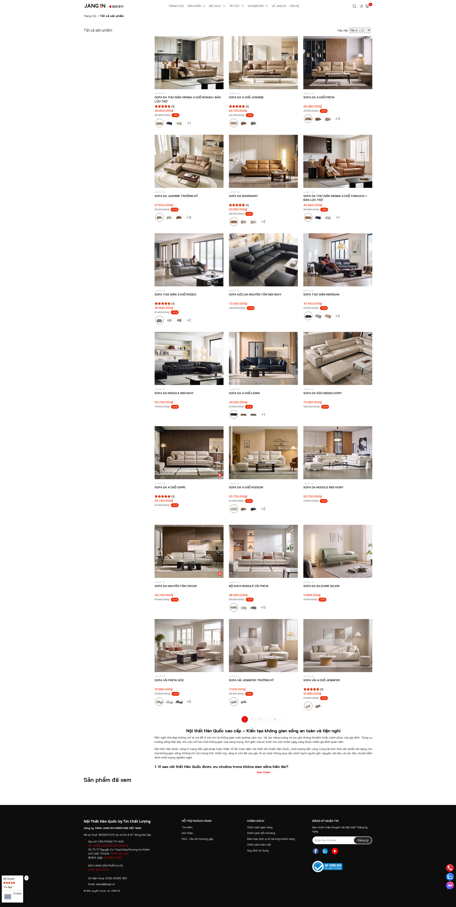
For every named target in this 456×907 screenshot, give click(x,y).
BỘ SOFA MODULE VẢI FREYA (249, 586)
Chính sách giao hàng (260, 827)
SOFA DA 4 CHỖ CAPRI (170, 487)
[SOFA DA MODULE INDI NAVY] (189, 358)
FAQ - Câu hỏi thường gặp (197, 839)
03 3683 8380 (112, 857)
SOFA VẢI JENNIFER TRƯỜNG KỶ (251, 680)
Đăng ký (362, 840)
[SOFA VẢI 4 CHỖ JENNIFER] (337, 645)
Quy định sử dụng (258, 850)
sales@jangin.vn (105, 884)
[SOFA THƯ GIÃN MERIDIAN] (337, 259)
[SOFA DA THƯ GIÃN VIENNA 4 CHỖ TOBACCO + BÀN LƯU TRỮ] (337, 161)
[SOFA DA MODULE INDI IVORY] (337, 452)
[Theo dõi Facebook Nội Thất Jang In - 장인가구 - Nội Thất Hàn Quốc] (315, 851)
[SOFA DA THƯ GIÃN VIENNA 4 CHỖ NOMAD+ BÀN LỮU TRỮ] (189, 62)
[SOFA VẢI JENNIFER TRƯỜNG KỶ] (263, 645)
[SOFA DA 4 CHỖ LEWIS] (263, 358)
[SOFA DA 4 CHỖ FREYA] (337, 62)
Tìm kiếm (187, 827)
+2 (263, 221)
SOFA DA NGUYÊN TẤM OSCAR (176, 586)
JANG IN (115, 890)
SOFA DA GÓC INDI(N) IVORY (322, 393)
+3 (338, 118)
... (267, 719)
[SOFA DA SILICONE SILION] (337, 551)
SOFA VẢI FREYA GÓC (169, 680)
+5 (263, 606)
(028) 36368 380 (116, 878)
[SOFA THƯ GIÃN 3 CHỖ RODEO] (189, 259)
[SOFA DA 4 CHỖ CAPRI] (189, 452)
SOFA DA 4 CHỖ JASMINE (246, 97)
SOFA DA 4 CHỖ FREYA (319, 97)
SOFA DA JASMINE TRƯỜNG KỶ (176, 196)
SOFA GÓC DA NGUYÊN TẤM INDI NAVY (255, 294)
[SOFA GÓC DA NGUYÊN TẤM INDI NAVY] (263, 259)
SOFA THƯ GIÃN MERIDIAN (321, 294)
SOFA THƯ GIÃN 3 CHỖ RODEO (175, 294)
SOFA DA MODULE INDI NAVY (174, 393)
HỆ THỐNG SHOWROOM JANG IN (108, 845)
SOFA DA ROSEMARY (243, 196)
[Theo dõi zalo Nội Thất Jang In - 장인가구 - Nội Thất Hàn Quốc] (325, 851)
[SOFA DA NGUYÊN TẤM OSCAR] (189, 551)
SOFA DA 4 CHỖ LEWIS (244, 393)
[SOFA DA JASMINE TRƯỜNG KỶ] (189, 161)
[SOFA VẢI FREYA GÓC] (189, 645)
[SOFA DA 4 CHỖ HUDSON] (263, 452)
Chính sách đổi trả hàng (261, 833)
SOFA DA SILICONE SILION (321, 586)
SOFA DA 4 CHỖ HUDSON (246, 487)
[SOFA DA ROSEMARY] (263, 161)
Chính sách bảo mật (259, 844)
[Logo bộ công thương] (327, 866)
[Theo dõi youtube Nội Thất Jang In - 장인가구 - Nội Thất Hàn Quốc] (335, 851)
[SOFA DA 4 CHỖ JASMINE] (263, 62)
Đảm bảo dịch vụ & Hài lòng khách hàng (271, 839)
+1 (189, 122)
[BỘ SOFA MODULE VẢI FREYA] (263, 551)
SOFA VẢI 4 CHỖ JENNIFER (321, 680)
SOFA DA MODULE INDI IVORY (323, 487)
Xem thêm (263, 772)
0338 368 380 (119, 853)
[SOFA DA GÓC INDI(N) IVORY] (337, 358)
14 (274, 719)
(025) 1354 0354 (98, 869)
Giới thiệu (187, 833)
